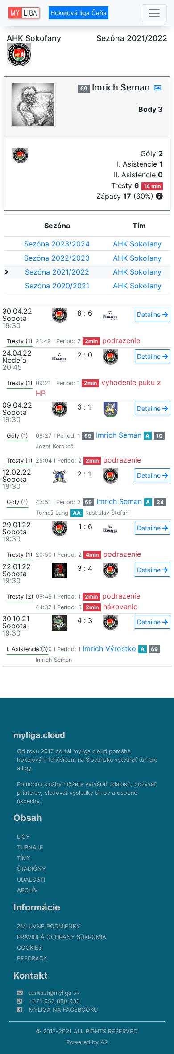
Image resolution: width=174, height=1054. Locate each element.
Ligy (23, 836)
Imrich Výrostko (109, 648)
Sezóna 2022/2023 (57, 258)
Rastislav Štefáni (107, 512)
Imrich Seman (118, 435)
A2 (104, 1042)
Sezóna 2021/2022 (57, 271)
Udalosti (31, 879)
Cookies (29, 947)
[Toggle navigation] (154, 13)
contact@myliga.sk (53, 992)
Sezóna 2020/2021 (57, 285)
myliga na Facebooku (63, 1009)
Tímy (24, 858)
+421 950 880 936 (54, 1001)
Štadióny (31, 868)
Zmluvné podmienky (48, 926)
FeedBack (32, 958)
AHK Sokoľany (137, 243)
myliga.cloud (39, 735)
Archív (27, 890)
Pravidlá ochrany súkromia (61, 937)
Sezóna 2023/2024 (57, 243)
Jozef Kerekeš (55, 446)
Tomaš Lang (52, 512)
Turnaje (30, 847)
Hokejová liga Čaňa (78, 12)
